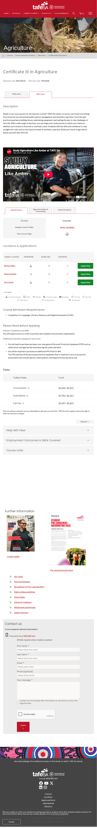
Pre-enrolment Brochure (61, 570)
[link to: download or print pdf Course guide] (27, 533)
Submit (23, 727)
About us (48, 806)
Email (19, 663)
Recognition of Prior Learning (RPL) (29, 587)
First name (22, 646)
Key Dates (18, 576)
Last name (22, 654)
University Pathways (23, 602)
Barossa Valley (9, 266)
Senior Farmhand (67, 227)
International (48, 803)
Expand (84, 421)
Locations (48, 797)
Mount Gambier (10, 274)
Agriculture (42, 55)
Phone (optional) (25, 671)
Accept (11, 822)
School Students (64, 210)
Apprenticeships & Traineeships (40, 210)
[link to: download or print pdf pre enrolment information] (70, 540)
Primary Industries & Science (25, 55)
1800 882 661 (29, 636)
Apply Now (85, 266)
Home (6, 13)
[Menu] (90, 13)
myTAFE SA (16, 13)
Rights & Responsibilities (24, 592)
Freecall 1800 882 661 (61, 13)
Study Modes (19, 597)
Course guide (13, 556)
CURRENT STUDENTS (31, 13)
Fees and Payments (22, 582)
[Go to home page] (3, 55)
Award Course (16, 210)
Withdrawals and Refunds (25, 607)
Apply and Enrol (48, 800)
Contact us (46, 13)
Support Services (21, 612)
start (16, 94)
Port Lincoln (8, 282)
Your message (23, 680)
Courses (10, 55)
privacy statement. (61, 814)
